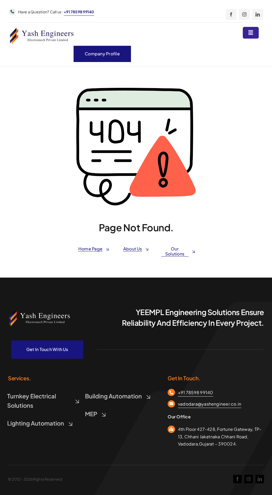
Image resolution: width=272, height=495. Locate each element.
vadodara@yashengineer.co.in (209, 404)
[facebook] (231, 14)
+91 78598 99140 (79, 11)
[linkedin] (257, 14)
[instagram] (244, 14)
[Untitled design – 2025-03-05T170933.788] (40, 311)
